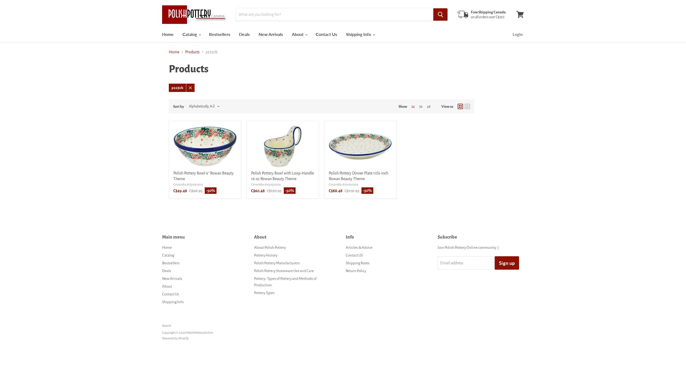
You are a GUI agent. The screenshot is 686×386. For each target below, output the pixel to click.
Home (168, 34)
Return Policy (356, 271)
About (298, 34)
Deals (244, 34)
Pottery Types (264, 293)
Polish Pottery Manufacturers (277, 263)
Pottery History (265, 255)
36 (421, 107)
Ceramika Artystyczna (188, 184)
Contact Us (326, 34)
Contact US (354, 255)
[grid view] (460, 106)
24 (413, 107)
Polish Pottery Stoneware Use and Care (284, 271)
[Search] (440, 14)
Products (192, 52)
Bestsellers (219, 34)
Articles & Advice (359, 248)
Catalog (190, 34)
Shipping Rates (358, 263)
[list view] (467, 106)
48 (429, 107)
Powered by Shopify (175, 338)
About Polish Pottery (270, 248)
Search (166, 326)
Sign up (507, 263)
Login (518, 34)
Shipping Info (359, 34)
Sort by (178, 107)
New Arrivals (271, 34)
